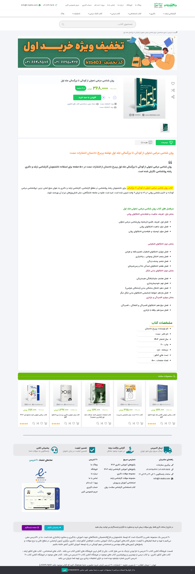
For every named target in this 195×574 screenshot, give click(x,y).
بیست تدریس (172, 32)
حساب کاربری (87, 5)
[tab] (166, 142)
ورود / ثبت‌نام (99, 5)
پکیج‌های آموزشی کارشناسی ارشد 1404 (119, 469)
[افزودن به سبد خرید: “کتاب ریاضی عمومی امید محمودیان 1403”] (46, 423)
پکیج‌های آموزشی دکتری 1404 (123, 464)
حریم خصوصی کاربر (72, 5)
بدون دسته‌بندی (162, 32)
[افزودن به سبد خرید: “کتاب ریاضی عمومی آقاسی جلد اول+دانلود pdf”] (174, 423)
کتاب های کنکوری (73, 103)
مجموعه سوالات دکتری (126, 473)
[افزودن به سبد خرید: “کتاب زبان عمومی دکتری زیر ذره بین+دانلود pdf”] (78, 423)
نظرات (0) (144, 142)
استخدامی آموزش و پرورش (124, 482)
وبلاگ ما (138, 5)
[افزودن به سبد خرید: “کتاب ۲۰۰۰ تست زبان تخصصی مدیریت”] (142, 423)
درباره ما (121, 5)
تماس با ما (111, 5)
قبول (64, 570)
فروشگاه (129, 5)
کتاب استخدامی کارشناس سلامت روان (119, 487)
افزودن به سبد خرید (87, 97)
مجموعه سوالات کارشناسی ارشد (122, 478)
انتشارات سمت (105, 103)
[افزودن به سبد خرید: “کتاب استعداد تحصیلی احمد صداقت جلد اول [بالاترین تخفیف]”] (110, 423)
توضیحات (164, 142)
